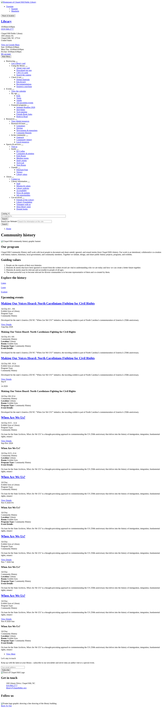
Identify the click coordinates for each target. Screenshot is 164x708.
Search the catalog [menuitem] (23, 75)
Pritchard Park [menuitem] (22, 170)
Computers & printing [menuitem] (25, 153)
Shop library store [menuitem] (23, 207)
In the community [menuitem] (18, 135)
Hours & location (8, 16)
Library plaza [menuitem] (21, 174)
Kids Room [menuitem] (21, 156)
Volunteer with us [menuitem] (23, 204)
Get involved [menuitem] (16, 197)
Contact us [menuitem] (15, 179)
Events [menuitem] (9, 89)
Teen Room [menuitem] (21, 165)
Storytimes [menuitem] (20, 110)
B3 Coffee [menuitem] (20, 151)
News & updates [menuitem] (23, 193)
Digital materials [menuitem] (23, 79)
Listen (3, 283)
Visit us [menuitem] (14, 147)
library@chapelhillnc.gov (16, 688)
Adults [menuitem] (19, 100)
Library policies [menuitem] (22, 188)
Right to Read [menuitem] (22, 116)
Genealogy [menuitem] (20, 126)
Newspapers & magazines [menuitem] (26, 130)
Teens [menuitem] (18, 98)
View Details (6, 324)
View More (10, 654)
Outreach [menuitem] (20, 137)
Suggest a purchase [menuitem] (24, 86)
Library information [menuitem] (19, 181)
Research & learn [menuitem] (18, 123)
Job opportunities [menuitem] (23, 195)
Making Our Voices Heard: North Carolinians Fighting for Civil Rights (48, 303)
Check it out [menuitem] (16, 77)
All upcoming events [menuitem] (24, 103)
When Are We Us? (13, 417)
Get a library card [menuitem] (18, 63)
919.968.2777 (11, 685)
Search (4, 219)
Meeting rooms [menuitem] (22, 158)
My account (6, 54)
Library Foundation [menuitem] (24, 202)
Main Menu (6, 57)
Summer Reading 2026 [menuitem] (25, 107)
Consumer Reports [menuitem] (24, 133)
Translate (9, 6)
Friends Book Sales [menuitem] (24, 114)
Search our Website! (9, 221)
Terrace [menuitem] (19, 172)
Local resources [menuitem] (22, 142)
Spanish (14, 9)
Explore (4, 292)
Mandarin (15, 11)
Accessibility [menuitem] (21, 190)
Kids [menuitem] (18, 96)
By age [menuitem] (14, 93)
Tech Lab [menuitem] (20, 163)
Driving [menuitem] (19, 128)
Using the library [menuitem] (18, 66)
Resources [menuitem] (10, 119)
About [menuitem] (8, 177)
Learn (3, 287)
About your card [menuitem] (23, 68)
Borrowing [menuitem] (10, 61)
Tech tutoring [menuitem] (21, 112)
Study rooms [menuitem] (21, 160)
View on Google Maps (10, 45)
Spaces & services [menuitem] (13, 144)
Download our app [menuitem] (24, 70)
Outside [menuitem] (14, 167)
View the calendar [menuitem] (18, 91)
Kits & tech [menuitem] (21, 82)
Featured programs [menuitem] (18, 105)
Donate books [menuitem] (22, 209)
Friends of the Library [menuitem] (25, 200)
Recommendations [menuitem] (23, 84)
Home (8, 229)
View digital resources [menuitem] (20, 121)
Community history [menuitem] (24, 140)
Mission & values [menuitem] (23, 186)
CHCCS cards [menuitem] (22, 73)
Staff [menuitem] (18, 184)
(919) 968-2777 (7, 29)
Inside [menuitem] (13, 149)
